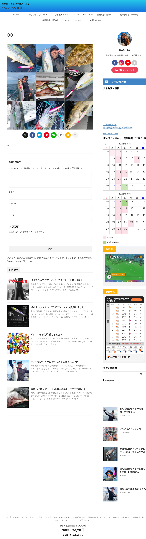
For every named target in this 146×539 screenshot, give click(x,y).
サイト (12, 215)
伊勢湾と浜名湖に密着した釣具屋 (73, 526)
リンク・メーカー (73, 20)
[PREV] (106, 143)
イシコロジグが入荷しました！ (47, 334)
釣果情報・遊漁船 (50, 20)
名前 (12, 191)
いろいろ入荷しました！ (131, 428)
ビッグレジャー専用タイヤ (130, 14)
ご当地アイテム (62, 14)
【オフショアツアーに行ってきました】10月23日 (56, 280)
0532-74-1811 (110, 133)
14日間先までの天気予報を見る (132, 343)
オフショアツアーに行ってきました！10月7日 (54, 361)
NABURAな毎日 (11, 8)
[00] (39, 135)
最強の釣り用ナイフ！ (107, 14)
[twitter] (25, 135)
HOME (16, 14)
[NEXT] (143, 143)
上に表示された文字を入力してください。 (28, 232)
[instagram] (121, 63)
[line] (54, 135)
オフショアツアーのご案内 (39, 14)
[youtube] (128, 63)
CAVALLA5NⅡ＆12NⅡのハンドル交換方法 (85, 14)
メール (13, 203)
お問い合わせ (96, 20)
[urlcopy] (75, 135)
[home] (134, 63)
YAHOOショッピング (124, 70)
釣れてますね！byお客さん (133, 488)
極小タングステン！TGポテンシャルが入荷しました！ (58, 307)
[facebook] (32, 135)
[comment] (68, 135)
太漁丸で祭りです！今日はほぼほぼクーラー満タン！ (58, 388)
